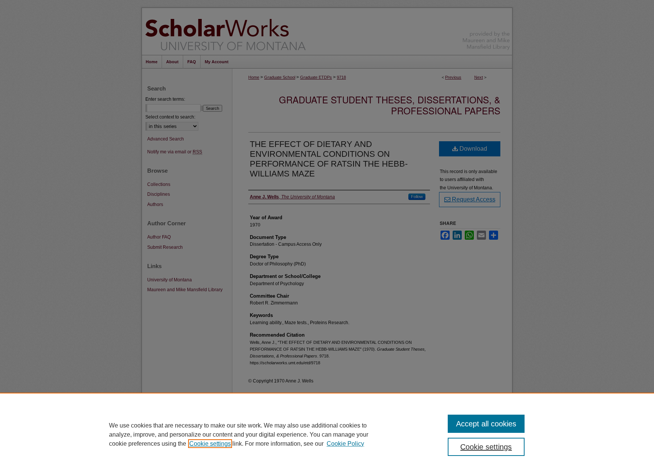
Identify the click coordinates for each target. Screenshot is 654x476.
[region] (327, 434)
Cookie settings (210, 443)
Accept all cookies (486, 424)
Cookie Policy (345, 443)
